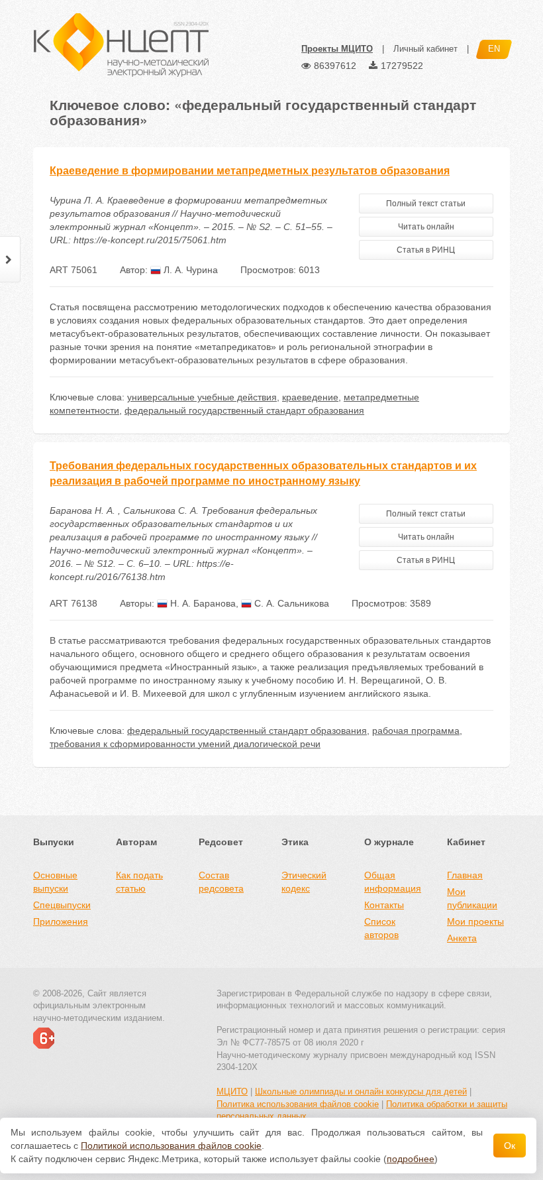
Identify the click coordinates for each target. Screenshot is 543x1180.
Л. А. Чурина (189, 270)
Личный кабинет (425, 49)
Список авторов (381, 928)
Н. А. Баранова (202, 603)
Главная (465, 875)
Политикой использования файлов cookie (171, 1145)
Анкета (462, 938)
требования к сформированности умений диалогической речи (185, 743)
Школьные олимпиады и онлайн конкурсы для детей (361, 1091)
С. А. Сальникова (290, 603)
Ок (509, 1145)
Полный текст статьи (426, 203)
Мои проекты (475, 921)
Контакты (384, 905)
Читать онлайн (426, 226)
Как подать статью (139, 882)
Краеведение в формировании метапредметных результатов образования (250, 170)
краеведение (310, 397)
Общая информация (392, 882)
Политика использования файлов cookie (298, 1104)
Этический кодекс (303, 882)
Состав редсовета (221, 882)
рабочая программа (416, 730)
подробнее (410, 1158)
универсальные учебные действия (202, 397)
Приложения (60, 921)
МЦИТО (232, 1091)
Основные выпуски (55, 882)
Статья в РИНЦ (426, 250)
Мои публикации (472, 898)
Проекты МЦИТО (337, 49)
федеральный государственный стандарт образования (244, 410)
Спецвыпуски (62, 905)
